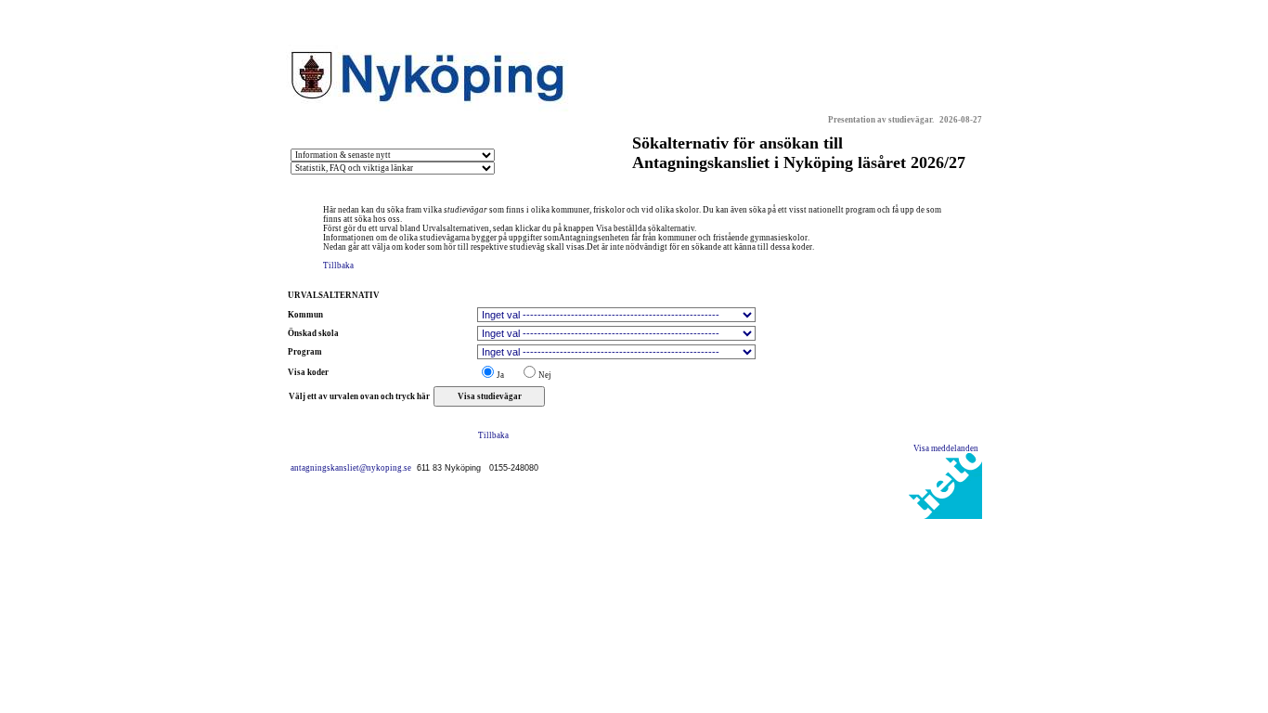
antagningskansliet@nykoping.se (354, 468)
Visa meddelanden (947, 448)
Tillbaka (338, 265)
